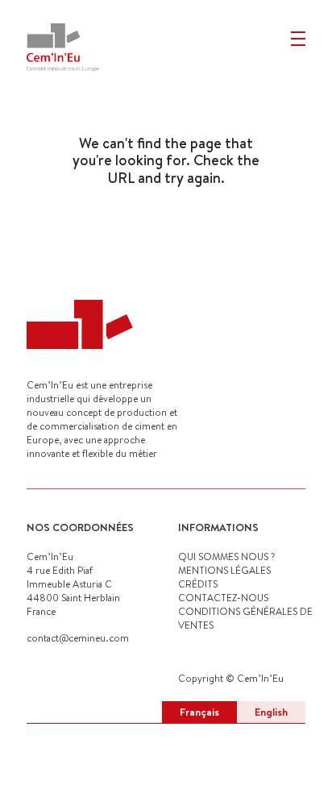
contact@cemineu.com (78, 638)
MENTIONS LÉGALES (224, 570)
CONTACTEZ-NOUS (223, 597)
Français (199, 711)
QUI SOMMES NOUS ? (226, 556)
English (271, 711)
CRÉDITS (198, 584)
